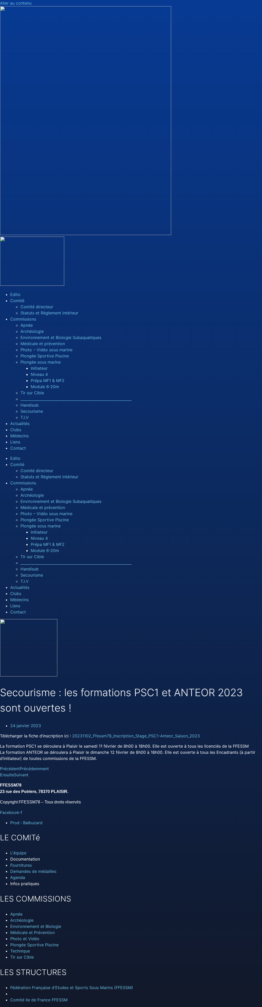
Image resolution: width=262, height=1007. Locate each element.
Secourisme (31, 411)
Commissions (23, 319)
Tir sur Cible (32, 392)
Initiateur (39, 368)
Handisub (29, 405)
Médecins (19, 435)
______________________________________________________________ (76, 398)
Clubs (15, 429)
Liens (15, 441)
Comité (17, 300)
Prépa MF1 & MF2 (47, 380)
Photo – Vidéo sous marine (46, 349)
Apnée (26, 325)
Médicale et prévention (42, 343)
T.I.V (24, 417)
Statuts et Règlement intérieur (49, 312)
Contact (18, 448)
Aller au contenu (15, 3)
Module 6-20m (45, 386)
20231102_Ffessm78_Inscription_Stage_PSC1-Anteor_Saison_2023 (136, 735)
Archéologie (32, 331)
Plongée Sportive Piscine (44, 355)
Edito (15, 294)
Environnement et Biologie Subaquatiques (60, 337)
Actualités (19, 423)
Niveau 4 (39, 374)
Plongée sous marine (40, 362)
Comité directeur (36, 306)
